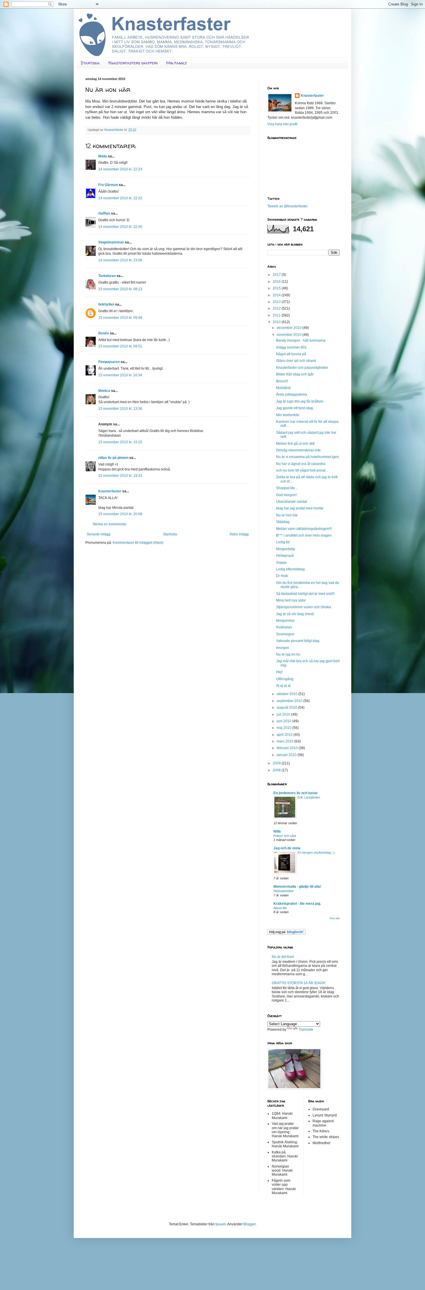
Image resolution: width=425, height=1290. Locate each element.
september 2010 (290, 701)
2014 (277, 295)
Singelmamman (111, 242)
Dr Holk (282, 576)
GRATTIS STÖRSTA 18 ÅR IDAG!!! (298, 983)
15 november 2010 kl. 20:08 (120, 514)
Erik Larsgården (309, 797)
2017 (277, 275)
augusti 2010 (287, 708)
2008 (277, 770)
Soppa (281, 563)
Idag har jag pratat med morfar (300, 508)
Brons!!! (282, 381)
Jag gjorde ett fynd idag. (295, 408)
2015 (277, 288)
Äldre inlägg (239, 534)
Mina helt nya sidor (291, 600)
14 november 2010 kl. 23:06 (120, 260)
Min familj (176, 63)
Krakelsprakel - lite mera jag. (297, 904)
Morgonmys (285, 621)
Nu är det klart (283, 957)
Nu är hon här (287, 515)
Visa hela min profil (282, 124)
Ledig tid (283, 542)
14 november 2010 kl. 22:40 (120, 227)
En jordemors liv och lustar (296, 793)
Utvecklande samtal (291, 502)
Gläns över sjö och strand (296, 361)
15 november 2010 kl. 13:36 (120, 409)
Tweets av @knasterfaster (287, 206)
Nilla (277, 831)
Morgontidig (285, 549)
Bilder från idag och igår (295, 374)
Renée (103, 333)
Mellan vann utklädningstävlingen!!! (304, 529)
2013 (277, 302)
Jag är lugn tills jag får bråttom (299, 401)
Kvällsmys (284, 627)
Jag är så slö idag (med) (295, 614)
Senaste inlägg (98, 534)
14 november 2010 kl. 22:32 (120, 198)
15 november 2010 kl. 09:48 (120, 318)
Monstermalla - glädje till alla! (297, 887)
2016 (277, 282)
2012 (277, 308)
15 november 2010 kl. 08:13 (120, 289)
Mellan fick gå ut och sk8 (295, 444)
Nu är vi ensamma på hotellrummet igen (307, 457)
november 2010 (289, 335)
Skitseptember (284, 891)
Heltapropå (285, 556)
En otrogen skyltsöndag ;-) (316, 852)
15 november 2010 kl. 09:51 (120, 346)
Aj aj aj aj (283, 686)
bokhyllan (106, 304)
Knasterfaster (109, 491)
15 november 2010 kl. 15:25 (120, 442)
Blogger (249, 1224)
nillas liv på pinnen (113, 458)
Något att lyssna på (291, 354)
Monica (104, 391)
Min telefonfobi (287, 415)
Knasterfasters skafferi (133, 63)
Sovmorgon (285, 634)
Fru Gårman (108, 185)
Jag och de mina (287, 848)
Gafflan (104, 213)
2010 (277, 322)
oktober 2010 (287, 694)
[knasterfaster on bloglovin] (286, 934)
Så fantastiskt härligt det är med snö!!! (305, 594)
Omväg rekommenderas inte (298, 450)
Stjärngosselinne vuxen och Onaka (303, 607)
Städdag (282, 522)
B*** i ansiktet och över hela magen (304, 535)
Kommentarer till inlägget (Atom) (138, 543)
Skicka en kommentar (109, 524)
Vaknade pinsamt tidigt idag (297, 641)
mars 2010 (285, 741)
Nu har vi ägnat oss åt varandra (300, 464)
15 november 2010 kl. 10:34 (120, 375)
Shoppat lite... (287, 488)
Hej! (279, 672)
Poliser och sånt (285, 835)
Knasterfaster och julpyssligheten (302, 368)
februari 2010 (288, 748)
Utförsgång (284, 679)
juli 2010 (284, 714)
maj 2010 (284, 728)
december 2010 (289, 328)
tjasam (220, 1224)
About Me (280, 908)
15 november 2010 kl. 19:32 (120, 476)
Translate (306, 1029)
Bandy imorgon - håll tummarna (301, 340)
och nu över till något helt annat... (302, 470)
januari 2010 (287, 755)
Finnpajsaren (109, 362)
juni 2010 (284, 721)
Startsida (90, 63)
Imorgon (282, 648)
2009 (277, 763)
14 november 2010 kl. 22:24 (120, 169)
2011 (277, 315)
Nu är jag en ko (288, 654)
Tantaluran (107, 276)
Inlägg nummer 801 (291, 347)
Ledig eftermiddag (290, 569)
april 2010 (285, 735)
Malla (102, 156)
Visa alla (335, 918)
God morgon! (286, 495)
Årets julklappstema (291, 394)
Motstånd (283, 388)
